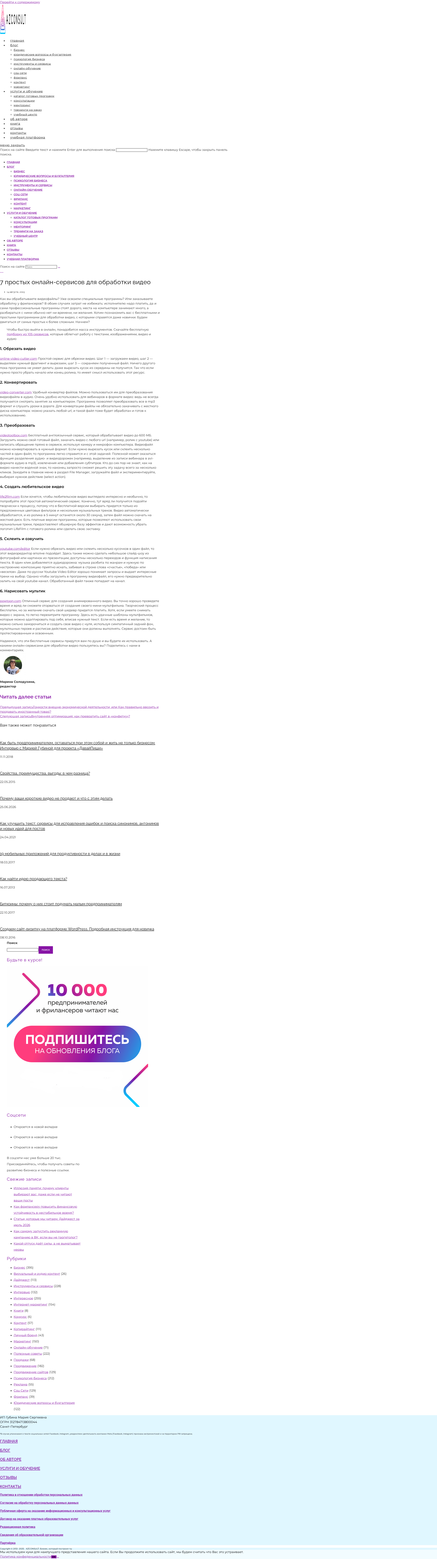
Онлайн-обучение (28, 189)
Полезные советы (28, 1354)
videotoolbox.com (13, 435)
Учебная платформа (23, 259)
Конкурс (20, 1317)
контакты (10, 1486)
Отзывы (13, 249)
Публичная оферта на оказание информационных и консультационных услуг (55, 1511)
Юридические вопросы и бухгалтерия (44, 176)
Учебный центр (26, 236)
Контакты (14, 254)
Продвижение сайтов (31, 1372)
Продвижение (25, 1366)
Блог (11, 166)
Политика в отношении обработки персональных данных (41, 1494)
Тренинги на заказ (28, 231)
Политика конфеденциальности (25, 1556)
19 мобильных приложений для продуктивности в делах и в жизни (60, 853)
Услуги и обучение (22, 213)
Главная (13, 162)
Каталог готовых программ (36, 217)
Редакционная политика (17, 1527)
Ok (53, 1557)
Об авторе (15, 240)
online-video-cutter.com (18, 359)
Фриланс (21, 199)
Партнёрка (8, 1543)
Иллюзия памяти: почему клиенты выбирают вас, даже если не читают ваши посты (43, 1194)
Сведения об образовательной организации (31, 1535)
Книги (19, 1311)
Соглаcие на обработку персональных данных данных (39, 1503)
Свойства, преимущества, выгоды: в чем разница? (45, 773)
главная (9, 1441)
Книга (11, 245)
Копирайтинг (24, 1329)
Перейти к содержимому (20, 2)
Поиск (12, 943)
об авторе (10, 1459)
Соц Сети (21, 194)
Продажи (21, 1360)
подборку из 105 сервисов (27, 334)
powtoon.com (10, 601)
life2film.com (10, 497)
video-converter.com (16, 392)
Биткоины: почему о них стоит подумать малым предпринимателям (61, 904)
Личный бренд (25, 1335)
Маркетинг (22, 208)
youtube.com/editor (15, 549)
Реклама (20, 1384)
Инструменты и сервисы (33, 185)
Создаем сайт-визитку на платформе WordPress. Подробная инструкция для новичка (77, 929)
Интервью (22, 1292)
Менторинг (22, 226)
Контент (20, 203)
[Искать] (59, 267)
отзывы (8, 1477)
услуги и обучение (20, 1468)
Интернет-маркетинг (30, 1304)
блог (5, 1450)
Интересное (23, 1298)
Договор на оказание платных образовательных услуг (39, 1519)
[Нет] (58, 1557)
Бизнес (19, 171)
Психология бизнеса (30, 180)
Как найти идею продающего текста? (33, 879)
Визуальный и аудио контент (37, 1274)
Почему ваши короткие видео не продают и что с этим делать (56, 798)
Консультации (25, 222)
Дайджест (22, 1280)
